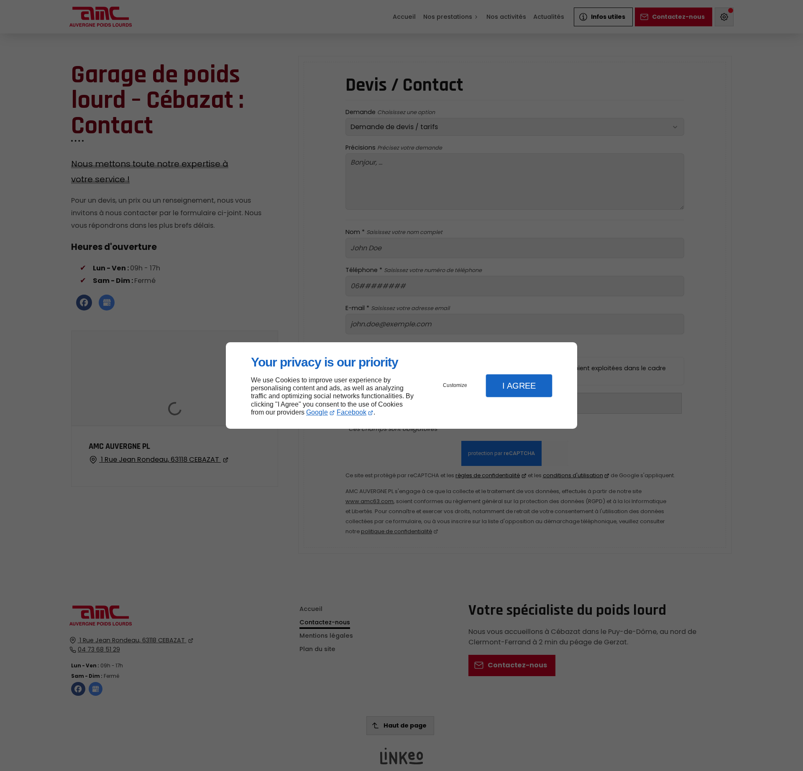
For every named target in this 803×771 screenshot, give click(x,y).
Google (317, 412)
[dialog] (401, 385)
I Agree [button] (519, 385)
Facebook (351, 412)
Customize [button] (455, 385)
